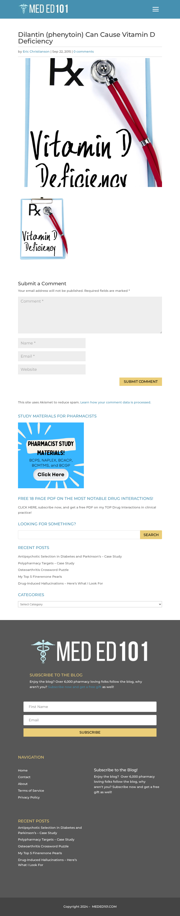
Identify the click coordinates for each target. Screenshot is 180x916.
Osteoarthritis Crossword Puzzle (43, 570)
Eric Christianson (36, 51)
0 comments (84, 51)
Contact (24, 777)
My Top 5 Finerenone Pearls (40, 577)
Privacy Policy (29, 797)
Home (23, 770)
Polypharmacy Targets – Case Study (46, 563)
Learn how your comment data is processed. (115, 402)
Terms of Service (31, 791)
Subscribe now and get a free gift (74, 687)
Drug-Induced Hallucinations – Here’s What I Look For (60, 583)
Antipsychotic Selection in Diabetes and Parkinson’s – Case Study (70, 556)
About (23, 784)
